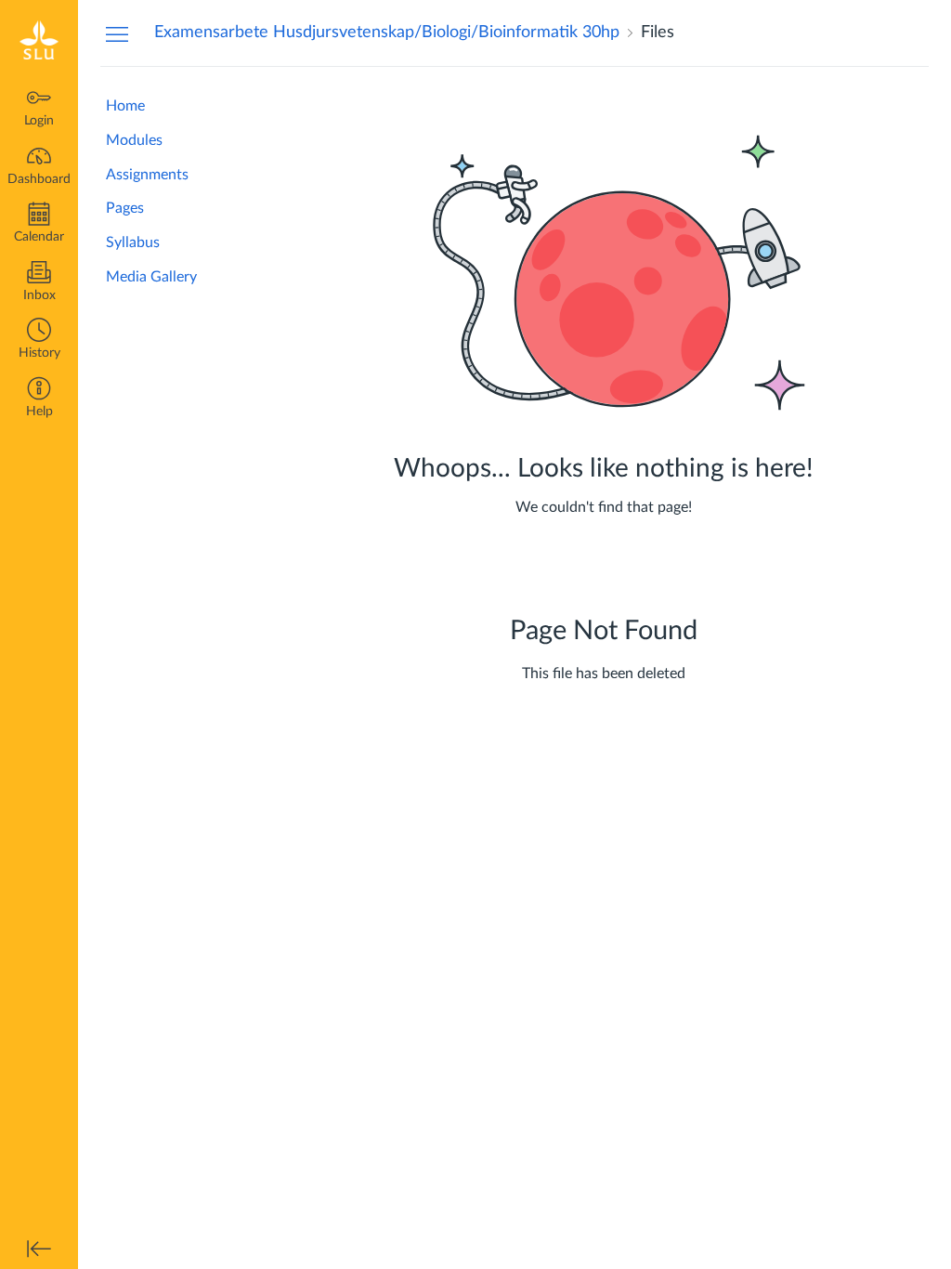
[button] (39, 340)
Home (125, 105)
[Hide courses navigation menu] (117, 33)
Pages (125, 208)
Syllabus (133, 242)
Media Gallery (151, 276)
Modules (134, 140)
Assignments (147, 174)
